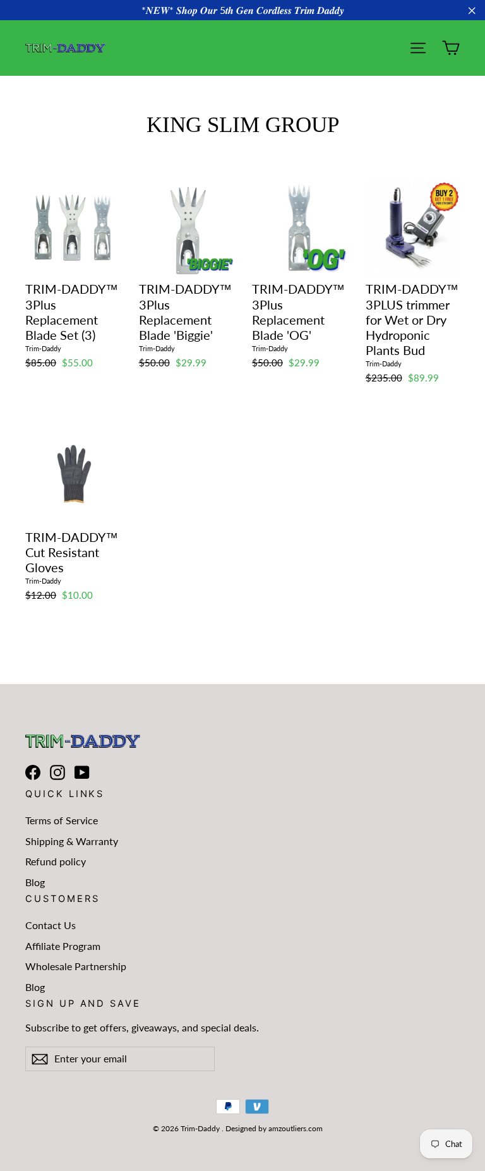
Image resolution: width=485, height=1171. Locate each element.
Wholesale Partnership (75, 966)
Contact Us (50, 925)
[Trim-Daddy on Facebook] (32, 772)
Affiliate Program (62, 946)
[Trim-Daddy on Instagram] (57, 772)
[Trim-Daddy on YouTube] (82, 772)
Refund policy (55, 861)
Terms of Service (61, 820)
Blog (35, 882)
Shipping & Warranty (71, 841)
